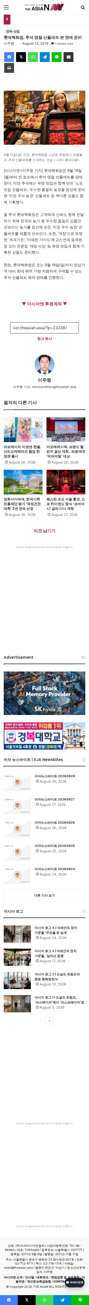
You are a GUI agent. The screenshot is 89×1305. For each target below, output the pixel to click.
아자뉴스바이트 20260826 (55, 822)
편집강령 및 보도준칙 (65, 1277)
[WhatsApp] (33, 57)
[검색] (82, 9)
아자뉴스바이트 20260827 (55, 799)
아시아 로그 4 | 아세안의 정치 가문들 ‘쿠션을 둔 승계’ (56, 930)
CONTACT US (63, 1281)
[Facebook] (9, 57)
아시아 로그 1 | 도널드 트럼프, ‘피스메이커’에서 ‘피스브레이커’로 (59, 1000)
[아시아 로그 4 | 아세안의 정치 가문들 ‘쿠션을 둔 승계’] (17, 934)
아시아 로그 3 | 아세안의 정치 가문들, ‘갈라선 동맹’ (56, 953)
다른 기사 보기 (44, 895)
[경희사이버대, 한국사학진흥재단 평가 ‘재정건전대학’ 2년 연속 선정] (23, 482)
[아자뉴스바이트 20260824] (17, 875)
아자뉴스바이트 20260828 (55, 776)
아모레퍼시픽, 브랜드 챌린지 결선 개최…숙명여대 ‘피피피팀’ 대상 (65, 451)
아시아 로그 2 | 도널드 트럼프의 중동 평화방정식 (57, 976)
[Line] (57, 57)
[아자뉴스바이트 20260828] (17, 782)
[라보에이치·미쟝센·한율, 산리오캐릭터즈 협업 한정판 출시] (23, 429)
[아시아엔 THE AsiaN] (44, 7)
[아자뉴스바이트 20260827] (17, 805)
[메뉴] (6, 9)
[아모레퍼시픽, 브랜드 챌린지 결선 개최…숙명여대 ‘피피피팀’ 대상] (65, 429)
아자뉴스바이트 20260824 (55, 869)
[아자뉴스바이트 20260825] (17, 852)
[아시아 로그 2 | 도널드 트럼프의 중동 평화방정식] (17, 980)
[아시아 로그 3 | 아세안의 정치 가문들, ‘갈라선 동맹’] (17, 957)
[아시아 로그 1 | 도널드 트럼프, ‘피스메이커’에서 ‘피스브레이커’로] (17, 1003)
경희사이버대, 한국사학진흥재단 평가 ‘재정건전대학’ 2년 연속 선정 (22, 504)
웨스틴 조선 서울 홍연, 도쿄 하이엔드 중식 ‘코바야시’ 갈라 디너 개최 (65, 504)
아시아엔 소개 (13, 1277)
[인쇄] (9, 68)
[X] (21, 57)
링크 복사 (44, 338)
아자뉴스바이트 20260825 (55, 845)
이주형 (9, 43)
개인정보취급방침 (39, 1281)
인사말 (29, 1277)
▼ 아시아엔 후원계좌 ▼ (44, 303)
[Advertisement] (44, 595)
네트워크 (42, 1277)
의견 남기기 (45, 530)
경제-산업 (13, 31)
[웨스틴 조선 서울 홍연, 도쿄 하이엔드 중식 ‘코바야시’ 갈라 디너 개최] (65, 482)
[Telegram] (45, 57)
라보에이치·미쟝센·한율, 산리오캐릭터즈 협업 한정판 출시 (22, 451)
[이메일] (68, 57)
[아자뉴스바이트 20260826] (17, 828)
